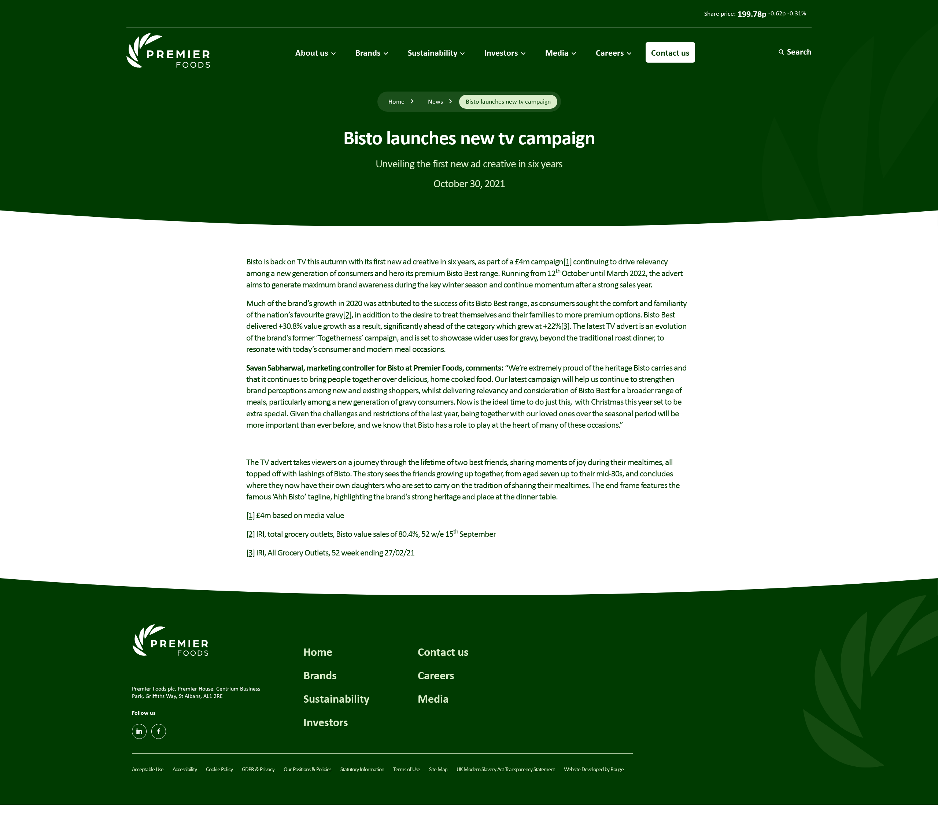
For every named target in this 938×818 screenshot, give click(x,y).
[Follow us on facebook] (158, 731)
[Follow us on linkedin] (139, 731)
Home (396, 101)
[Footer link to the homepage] (170, 639)
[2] (347, 314)
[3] (565, 325)
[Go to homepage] (168, 50)
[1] (567, 261)
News (435, 101)
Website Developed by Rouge (594, 769)
